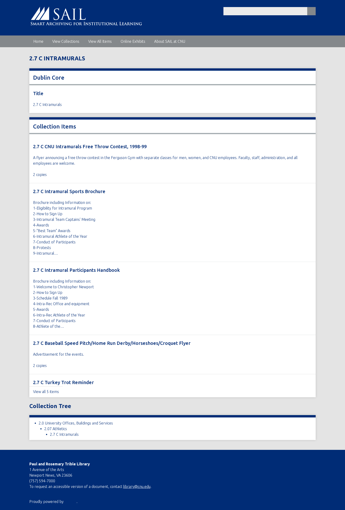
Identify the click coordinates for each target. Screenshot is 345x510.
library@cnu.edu (136, 486)
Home (38, 41)
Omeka (71, 501)
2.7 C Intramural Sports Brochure (69, 191)
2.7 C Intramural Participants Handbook (76, 270)
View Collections (65, 41)
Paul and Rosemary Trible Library (59, 464)
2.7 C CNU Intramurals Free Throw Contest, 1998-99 (90, 146)
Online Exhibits (133, 41)
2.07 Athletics (55, 429)
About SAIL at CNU (169, 41)
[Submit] (311, 11)
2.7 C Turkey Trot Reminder (63, 382)
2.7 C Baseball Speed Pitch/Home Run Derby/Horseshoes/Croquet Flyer (112, 343)
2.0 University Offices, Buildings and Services (76, 423)
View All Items (100, 41)
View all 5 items (46, 391)
